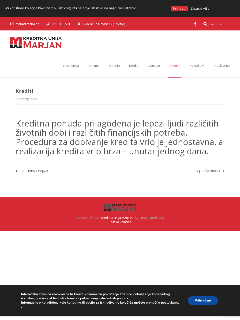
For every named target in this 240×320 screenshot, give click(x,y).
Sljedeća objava (208, 171)
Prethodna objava (34, 171)
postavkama (170, 303)
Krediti (133, 65)
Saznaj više (200, 8)
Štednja (114, 65)
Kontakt (195, 65)
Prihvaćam (203, 300)
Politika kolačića (120, 222)
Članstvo (154, 65)
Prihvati (179, 8)
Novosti (174, 65)
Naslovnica (71, 65)
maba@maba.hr (27, 24)
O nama (94, 65)
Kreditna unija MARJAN (117, 218)
